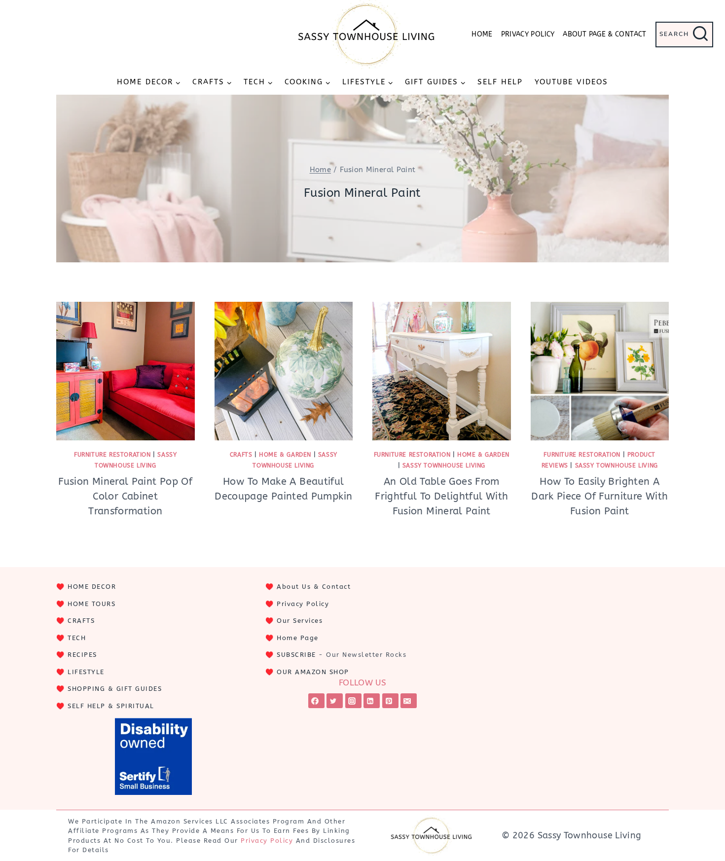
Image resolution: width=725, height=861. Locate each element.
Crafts (241, 454)
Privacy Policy (528, 34)
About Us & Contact (314, 586)
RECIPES (82, 654)
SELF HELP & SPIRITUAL (111, 706)
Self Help (500, 81)
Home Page (298, 638)
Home (481, 34)
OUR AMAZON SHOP (313, 672)
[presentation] (125, 371)
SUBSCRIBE (296, 654)
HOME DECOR (92, 586)
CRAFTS (81, 620)
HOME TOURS (91, 604)
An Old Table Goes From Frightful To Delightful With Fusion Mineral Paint (441, 496)
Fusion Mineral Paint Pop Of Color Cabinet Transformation (125, 496)
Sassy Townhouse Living (443, 465)
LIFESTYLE (86, 672)
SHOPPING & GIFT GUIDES (115, 688)
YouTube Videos (571, 81)
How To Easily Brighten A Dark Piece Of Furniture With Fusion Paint (599, 496)
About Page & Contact (604, 34)
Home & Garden (285, 454)
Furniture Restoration (112, 454)
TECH (77, 638)
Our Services (300, 620)
